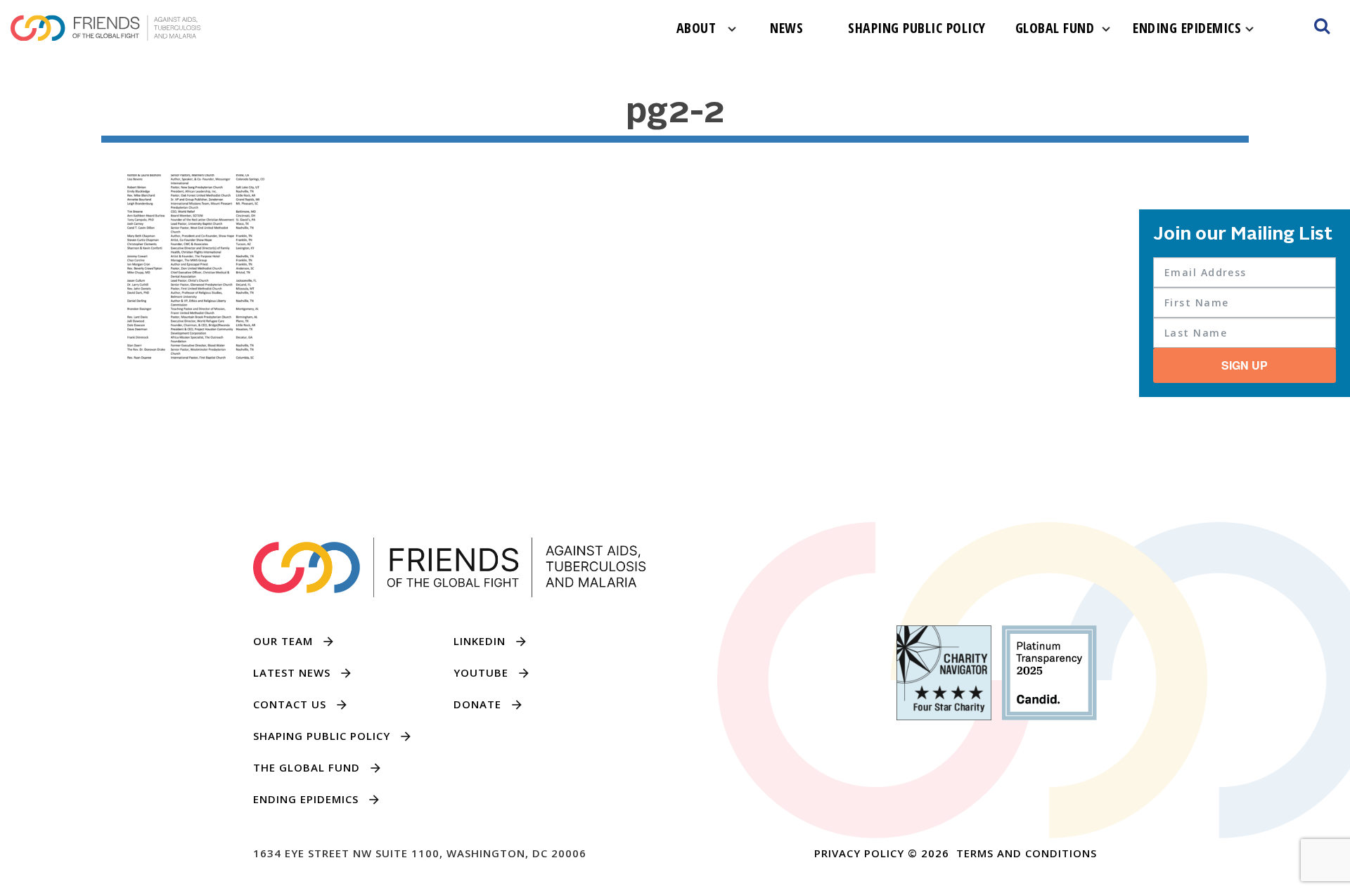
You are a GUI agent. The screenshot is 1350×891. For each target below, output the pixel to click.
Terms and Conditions (1026, 853)
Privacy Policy (859, 853)
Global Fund (1055, 27)
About (696, 27)
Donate (477, 704)
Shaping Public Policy (917, 27)
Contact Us (289, 704)
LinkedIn (480, 641)
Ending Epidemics (1187, 27)
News (786, 27)
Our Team (283, 641)
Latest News (291, 672)
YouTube (481, 672)
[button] (1322, 28)
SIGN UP (1244, 365)
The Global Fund (306, 767)
